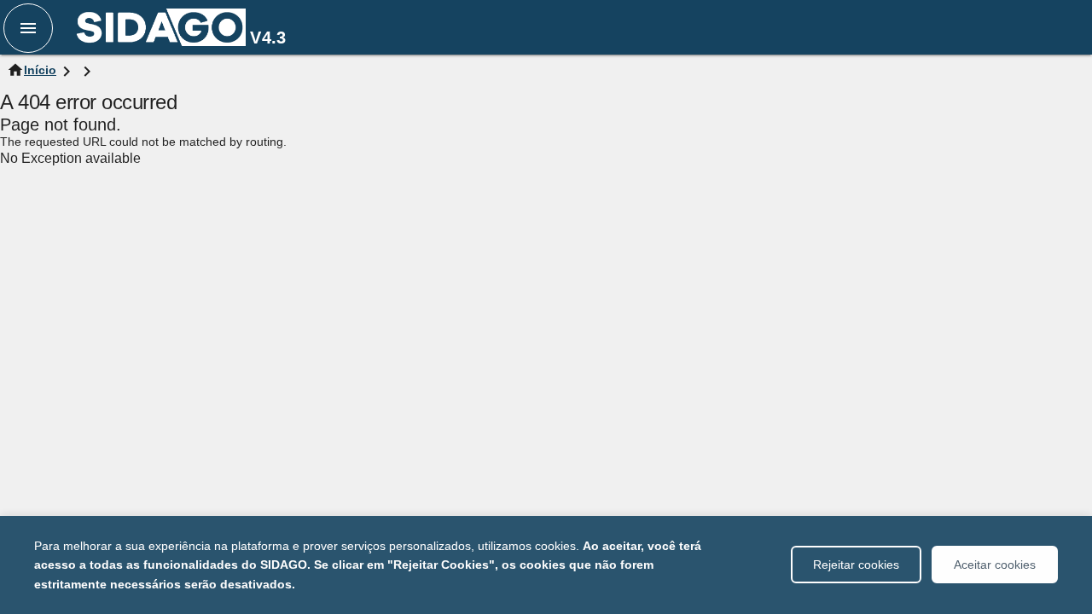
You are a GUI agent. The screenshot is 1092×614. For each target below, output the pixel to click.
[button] (28, 28)
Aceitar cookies (995, 564)
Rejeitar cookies (856, 564)
